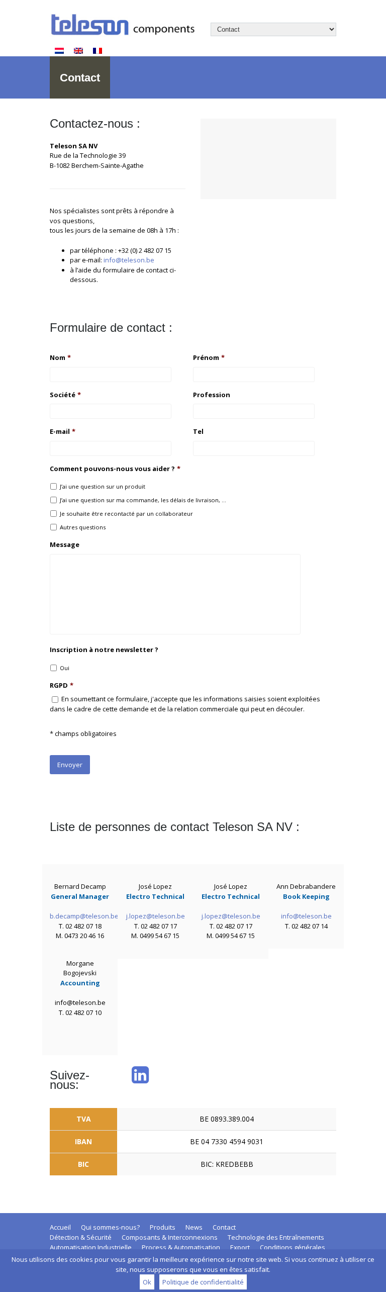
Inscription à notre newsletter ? (104, 649)
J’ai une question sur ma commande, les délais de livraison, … (143, 500)
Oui (64, 668)
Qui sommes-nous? (110, 1227)
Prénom (209, 357)
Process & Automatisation (181, 1247)
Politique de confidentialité (203, 1281)
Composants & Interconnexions (170, 1237)
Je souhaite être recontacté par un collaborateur (126, 513)
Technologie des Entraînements (276, 1237)
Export (240, 1247)
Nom (60, 357)
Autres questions (83, 527)
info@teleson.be (129, 259)
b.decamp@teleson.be (84, 915)
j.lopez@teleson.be (155, 915)
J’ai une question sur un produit (102, 486)
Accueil (60, 1227)
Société (65, 395)
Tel (198, 431)
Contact (224, 1227)
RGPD (61, 685)
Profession (211, 395)
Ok (147, 1281)
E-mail (62, 431)
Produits (162, 1227)
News (194, 1227)
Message (64, 544)
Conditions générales (292, 1247)
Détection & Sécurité (81, 1237)
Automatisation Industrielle (91, 1247)
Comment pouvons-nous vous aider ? (115, 469)
